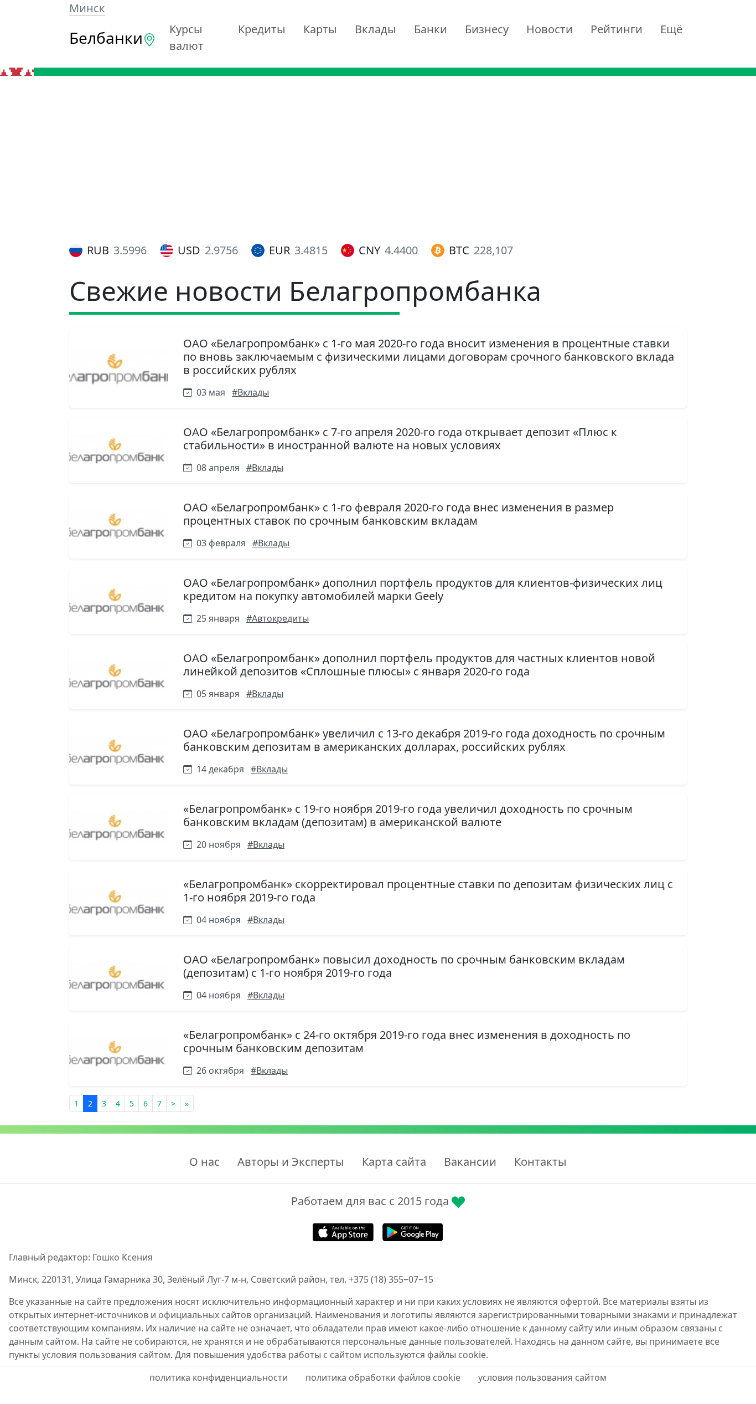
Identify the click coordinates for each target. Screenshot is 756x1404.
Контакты (540, 1161)
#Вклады (250, 392)
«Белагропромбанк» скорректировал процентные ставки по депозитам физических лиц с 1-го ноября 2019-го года (428, 891)
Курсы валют (186, 37)
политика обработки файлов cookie (382, 1377)
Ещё (671, 29)
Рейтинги (617, 29)
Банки (430, 29)
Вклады (375, 29)
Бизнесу (487, 29)
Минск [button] (87, 8)
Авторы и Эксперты (290, 1161)
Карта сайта (394, 1161)
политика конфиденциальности (218, 1377)
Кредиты (262, 29)
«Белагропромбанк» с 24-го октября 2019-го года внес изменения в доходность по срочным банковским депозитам (406, 1041)
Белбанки (106, 37)
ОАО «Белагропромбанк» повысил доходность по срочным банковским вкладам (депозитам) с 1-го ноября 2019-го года (404, 966)
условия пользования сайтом (542, 1377)
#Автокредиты (277, 618)
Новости (549, 29)
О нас (204, 1161)
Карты (320, 29)
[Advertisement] (378, 159)
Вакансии (470, 1161)
